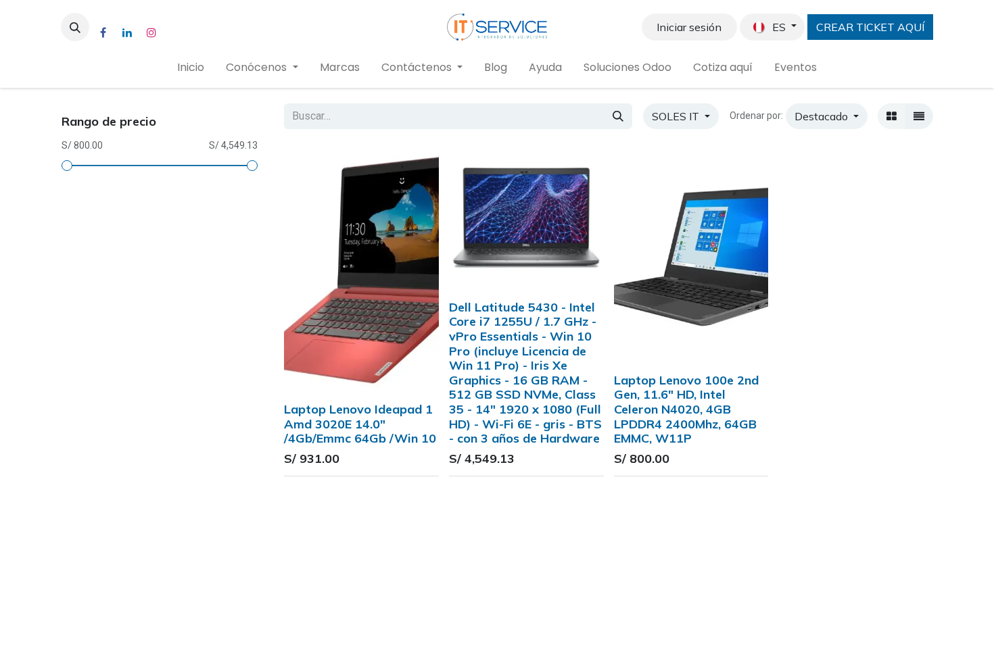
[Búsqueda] (618, 116)
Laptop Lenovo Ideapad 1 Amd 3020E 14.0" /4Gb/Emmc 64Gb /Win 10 (360, 423)
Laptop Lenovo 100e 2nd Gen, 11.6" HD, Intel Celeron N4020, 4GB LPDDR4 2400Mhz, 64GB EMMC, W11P (686, 409)
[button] (75, 27)
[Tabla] (891, 116)
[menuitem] (190, 67)
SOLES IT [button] (677, 116)
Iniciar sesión (689, 27)
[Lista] (919, 116)
